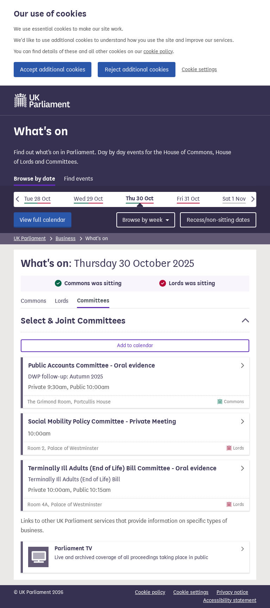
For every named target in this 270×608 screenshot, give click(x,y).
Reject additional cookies (136, 69)
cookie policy (158, 52)
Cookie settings (199, 70)
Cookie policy (150, 592)
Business (66, 239)
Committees (93, 300)
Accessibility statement (229, 600)
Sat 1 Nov (234, 198)
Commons (33, 300)
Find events (78, 178)
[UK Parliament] (42, 100)
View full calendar (42, 220)
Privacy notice (232, 592)
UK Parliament (30, 239)
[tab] (34, 180)
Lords (61, 300)
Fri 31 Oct (188, 198)
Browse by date (34, 178)
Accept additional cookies (52, 69)
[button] (135, 323)
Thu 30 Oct (140, 198)
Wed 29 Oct (88, 198)
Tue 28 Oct (37, 198)
